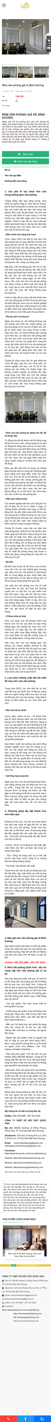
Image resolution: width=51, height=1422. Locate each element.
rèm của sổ (12, 1189)
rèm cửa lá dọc (37, 1194)
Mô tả (7, 169)
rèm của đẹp (16, 1186)
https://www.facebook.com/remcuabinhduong (20, 1310)
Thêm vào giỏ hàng (26, 161)
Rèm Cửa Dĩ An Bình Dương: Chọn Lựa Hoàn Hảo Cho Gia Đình (24, 1254)
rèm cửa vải (8, 1210)
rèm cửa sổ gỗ (9, 1200)
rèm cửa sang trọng (37, 1197)
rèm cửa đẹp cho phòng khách (22, 1192)
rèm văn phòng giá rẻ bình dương (25, 1184)
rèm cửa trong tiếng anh (35, 1207)
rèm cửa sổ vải (24, 1205)
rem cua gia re (28, 1186)
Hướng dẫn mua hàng (16, 180)
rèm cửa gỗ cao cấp (21, 1194)
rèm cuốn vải (23, 1189)
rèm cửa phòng (21, 1197)
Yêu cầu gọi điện (13, 175)
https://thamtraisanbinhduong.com (27, 1313)
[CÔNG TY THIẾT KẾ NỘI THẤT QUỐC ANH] (25, 5)
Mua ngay (26, 154)
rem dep (31, 1210)
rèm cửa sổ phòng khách (26, 1200)
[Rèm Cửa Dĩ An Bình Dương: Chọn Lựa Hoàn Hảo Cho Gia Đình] (25, 1240)
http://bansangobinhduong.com (26, 1317)
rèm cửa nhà (8, 1197)
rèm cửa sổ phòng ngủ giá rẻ (29, 1202)
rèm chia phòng (20, 1210)
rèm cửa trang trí (17, 1207)
